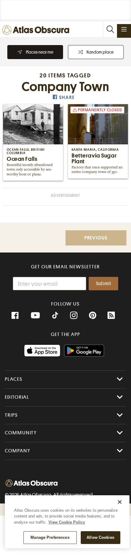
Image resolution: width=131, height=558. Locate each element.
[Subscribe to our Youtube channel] (35, 315)
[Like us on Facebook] (15, 315)
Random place (100, 52)
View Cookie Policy (66, 522)
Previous (96, 238)
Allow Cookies (100, 537)
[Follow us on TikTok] (55, 316)
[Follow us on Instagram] (73, 315)
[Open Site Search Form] (110, 29)
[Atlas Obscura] (37, 30)
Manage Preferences (49, 537)
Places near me (39, 52)
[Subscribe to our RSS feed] (111, 315)
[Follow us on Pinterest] (92, 315)
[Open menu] (124, 29)
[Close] (119, 502)
